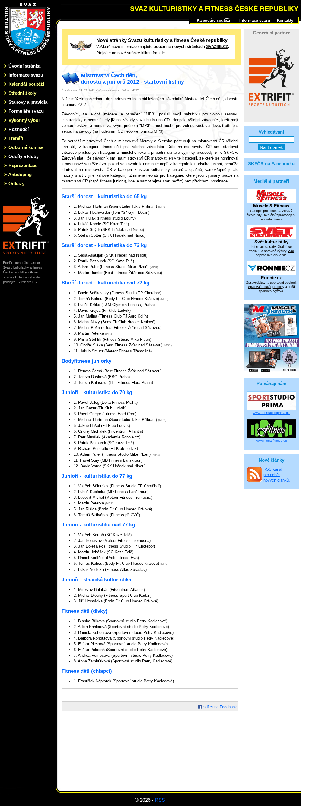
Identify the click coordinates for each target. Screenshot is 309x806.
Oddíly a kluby (23, 156)
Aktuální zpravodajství (280, 215)
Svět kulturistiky (271, 241)
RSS (160, 800)
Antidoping (20, 174)
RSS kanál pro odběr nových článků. (276, 474)
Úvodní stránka (24, 65)
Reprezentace (22, 165)
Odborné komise (25, 147)
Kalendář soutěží (26, 84)
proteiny (278, 287)
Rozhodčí (18, 129)
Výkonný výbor (24, 120)
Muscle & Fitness (271, 205)
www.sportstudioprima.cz (271, 413)
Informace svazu (25, 74)
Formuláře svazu (26, 111)
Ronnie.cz (271, 277)
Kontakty (285, 20)
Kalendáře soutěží (213, 20)
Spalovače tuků (259, 287)
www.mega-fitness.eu (271, 440)
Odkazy (16, 183)
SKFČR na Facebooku (271, 163)
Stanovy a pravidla (27, 102)
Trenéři (15, 138)
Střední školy (22, 93)
